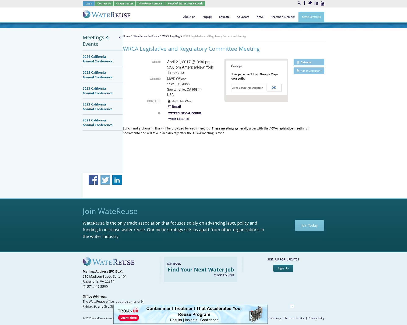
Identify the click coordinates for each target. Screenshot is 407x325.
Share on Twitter (105, 180)
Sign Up (283, 268)
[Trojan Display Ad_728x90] (190, 323)
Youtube (322, 3)
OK (274, 88)
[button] (309, 71)
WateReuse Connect (150, 3)
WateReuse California (146, 36)
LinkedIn (316, 3)
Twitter (310, 2)
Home (126, 36)
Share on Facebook (93, 180)
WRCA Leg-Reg (171, 36)
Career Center (124, 3)
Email (176, 106)
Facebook (304, 3)
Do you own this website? (247, 87)
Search (299, 3)
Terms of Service (295, 318)
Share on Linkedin (117, 180)
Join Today (309, 225)
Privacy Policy (316, 318)
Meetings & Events (96, 40)
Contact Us (104, 3)
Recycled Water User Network (185, 3)
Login (88, 3)
